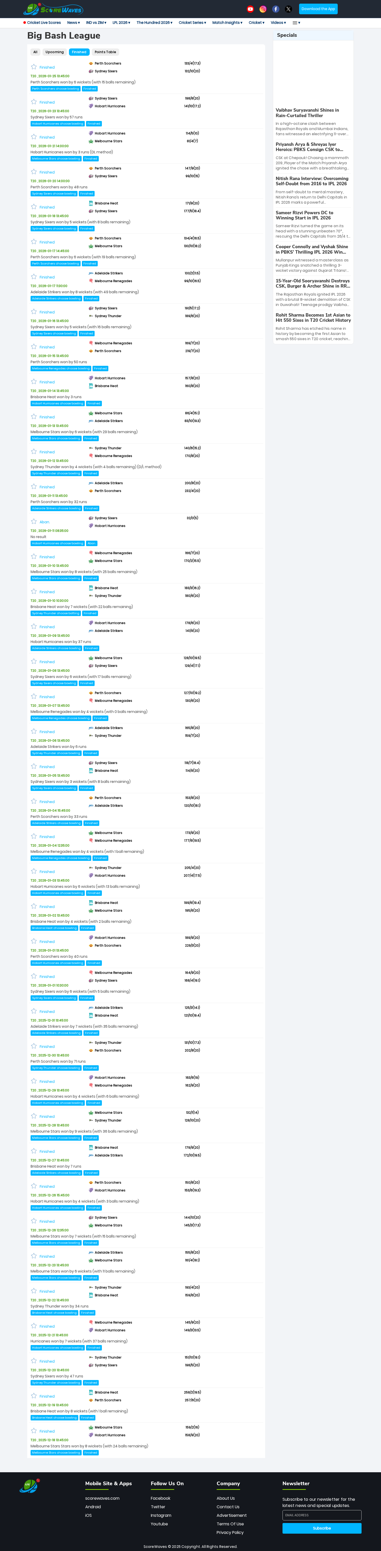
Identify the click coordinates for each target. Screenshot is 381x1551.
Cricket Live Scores (44, 22)
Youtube (159, 1524)
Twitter (158, 1507)
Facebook (160, 1498)
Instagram (161, 1515)
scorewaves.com (102, 1498)
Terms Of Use (230, 1524)
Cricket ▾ (256, 22)
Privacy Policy (230, 1532)
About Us (226, 1498)
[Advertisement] (313, 74)
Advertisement (232, 1515)
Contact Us (228, 1507)
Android (93, 1507)
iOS (88, 1515)
